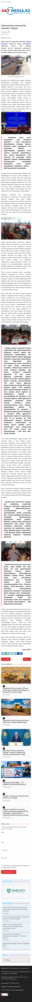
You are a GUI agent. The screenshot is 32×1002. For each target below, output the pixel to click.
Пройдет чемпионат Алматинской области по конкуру (15, 797)
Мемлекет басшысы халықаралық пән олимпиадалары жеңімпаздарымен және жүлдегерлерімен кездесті (13, 926)
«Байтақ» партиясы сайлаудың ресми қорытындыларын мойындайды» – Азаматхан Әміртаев (14, 936)
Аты (2, 842)
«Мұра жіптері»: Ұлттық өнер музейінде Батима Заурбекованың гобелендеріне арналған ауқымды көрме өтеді (15, 909)
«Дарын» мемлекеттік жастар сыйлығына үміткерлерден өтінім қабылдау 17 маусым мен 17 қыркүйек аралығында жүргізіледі (15, 812)
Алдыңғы (6, 659)
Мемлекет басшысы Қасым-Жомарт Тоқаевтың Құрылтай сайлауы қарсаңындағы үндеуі (14, 752)
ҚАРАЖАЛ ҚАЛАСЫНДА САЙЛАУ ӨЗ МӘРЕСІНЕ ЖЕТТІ (16, 944)
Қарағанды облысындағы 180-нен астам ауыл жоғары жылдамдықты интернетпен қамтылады (16, 690)
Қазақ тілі (8, 2)
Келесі (26, 659)
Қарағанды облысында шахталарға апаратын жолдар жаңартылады (16, 721)
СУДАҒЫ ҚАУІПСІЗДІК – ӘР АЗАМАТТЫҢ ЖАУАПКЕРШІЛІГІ (14, 783)
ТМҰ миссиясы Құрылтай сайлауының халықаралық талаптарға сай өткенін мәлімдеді (16, 918)
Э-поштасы (4, 850)
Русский (3, 2)
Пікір (3, 832)
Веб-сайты (4, 858)
